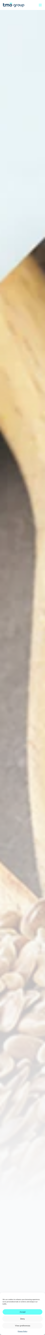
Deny (22, 1319)
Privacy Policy (22, 1331)
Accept (23, 1312)
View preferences (22, 1325)
